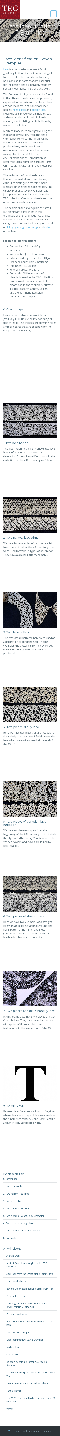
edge (35, 227)
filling (10, 227)
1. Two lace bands (15, 443)
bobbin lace (38, 110)
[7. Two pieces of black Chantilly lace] (30, 988)
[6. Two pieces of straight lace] (30, 893)
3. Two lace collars (16, 632)
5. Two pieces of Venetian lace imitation (24, 823)
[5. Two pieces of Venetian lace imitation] (30, 799)
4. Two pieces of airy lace (21, 727)
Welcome (12, 1430)
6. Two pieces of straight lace (23, 916)
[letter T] (30, 1083)
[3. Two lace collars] (30, 609)
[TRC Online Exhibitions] (10, 9)
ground (26, 227)
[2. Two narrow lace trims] (30, 515)
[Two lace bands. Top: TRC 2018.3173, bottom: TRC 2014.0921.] (30, 420)
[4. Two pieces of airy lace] (30, 704)
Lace (6, 69)
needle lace (19, 110)
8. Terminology (13, 1105)
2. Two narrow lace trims (20, 537)
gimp (18, 227)
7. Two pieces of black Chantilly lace (29, 1011)
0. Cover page (13, 309)
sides (47, 227)
